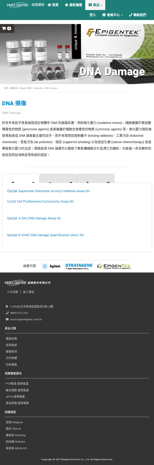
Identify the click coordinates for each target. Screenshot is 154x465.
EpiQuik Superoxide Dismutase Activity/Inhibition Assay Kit (48, 191)
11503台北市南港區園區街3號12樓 (31, 306)
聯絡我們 (139, 15)
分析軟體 (11, 358)
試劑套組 (11, 344)
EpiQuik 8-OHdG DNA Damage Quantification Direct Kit (45, 235)
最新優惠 (75, 5)
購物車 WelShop (16, 435)
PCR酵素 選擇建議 (17, 383)
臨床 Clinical (13, 428)
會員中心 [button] (113, 15)
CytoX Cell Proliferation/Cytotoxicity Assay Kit (40, 201)
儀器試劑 (14, 88)
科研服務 (11, 364)
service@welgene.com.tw (26, 319)
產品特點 (63, 182)
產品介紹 (25, 182)
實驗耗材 (11, 351)
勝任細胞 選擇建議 (17, 390)
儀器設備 (11, 338)
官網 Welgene (14, 422)
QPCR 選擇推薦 (15, 396)
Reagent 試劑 (26, 88)
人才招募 (12, 291)
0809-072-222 (19, 312)
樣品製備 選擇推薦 (17, 403)
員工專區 (28, 291)
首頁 (55, 5)
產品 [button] (96, 5)
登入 (92, 15)
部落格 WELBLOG (16, 448)
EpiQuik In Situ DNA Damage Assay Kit (34, 218)
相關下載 (100, 182)
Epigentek (38, 88)
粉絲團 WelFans (15, 441)
